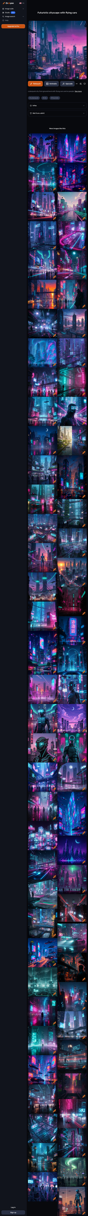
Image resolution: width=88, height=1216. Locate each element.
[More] (77, 84)
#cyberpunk (33, 98)
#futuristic (55, 98)
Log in (13, 1207)
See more (78, 91)
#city (45, 98)
